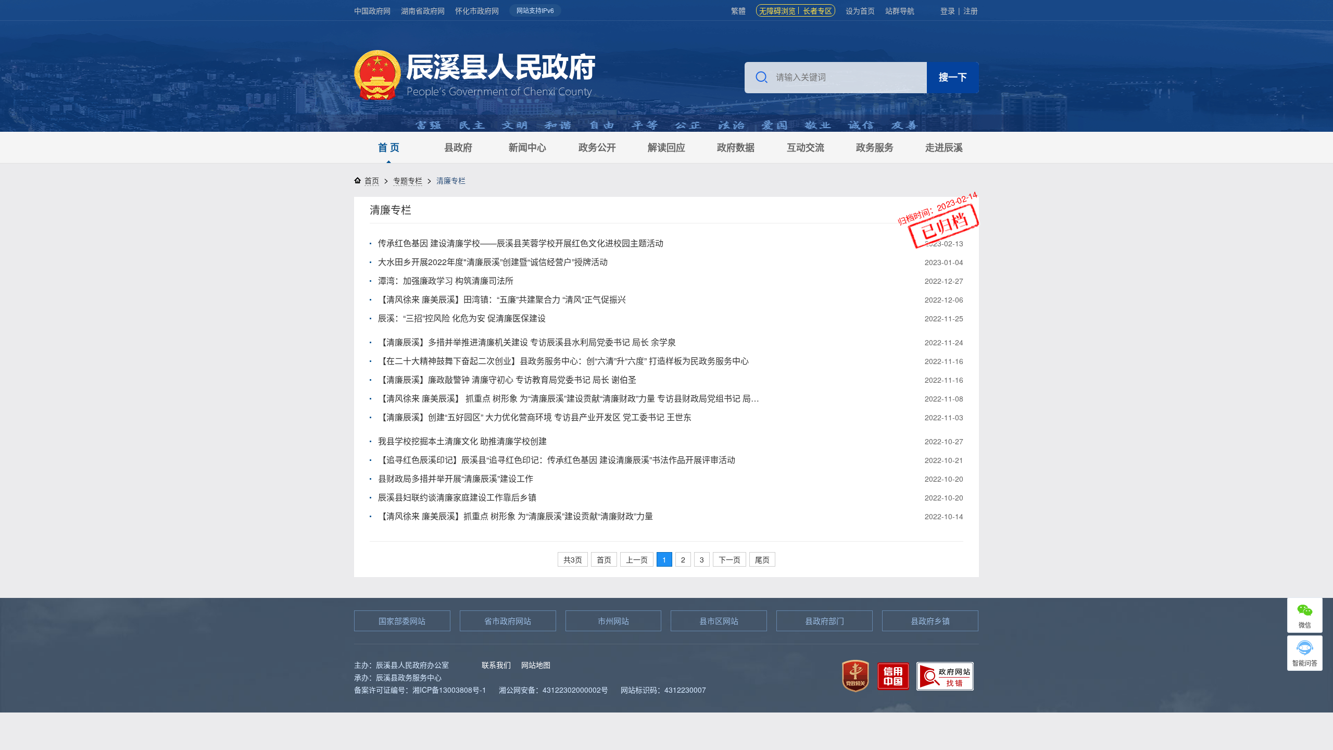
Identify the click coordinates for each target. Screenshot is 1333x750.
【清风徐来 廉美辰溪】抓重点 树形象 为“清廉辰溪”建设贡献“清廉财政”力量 (515, 516)
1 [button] (664, 559)
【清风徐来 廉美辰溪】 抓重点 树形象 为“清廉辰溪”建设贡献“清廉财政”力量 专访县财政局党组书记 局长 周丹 (571, 398)
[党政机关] (855, 675)
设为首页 (860, 10)
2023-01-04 (944, 262)
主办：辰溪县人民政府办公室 (401, 664)
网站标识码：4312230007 (663, 689)
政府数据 (735, 147)
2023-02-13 (944, 243)
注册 (970, 10)
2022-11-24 (944, 342)
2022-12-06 (944, 299)
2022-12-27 (944, 281)
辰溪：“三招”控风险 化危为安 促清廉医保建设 (462, 318)
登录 (947, 10)
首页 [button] (604, 559)
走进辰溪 (944, 147)
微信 (1305, 624)
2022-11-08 (944, 398)
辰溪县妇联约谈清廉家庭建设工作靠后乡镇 (457, 497)
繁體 (738, 10)
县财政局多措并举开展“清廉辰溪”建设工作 (455, 478)
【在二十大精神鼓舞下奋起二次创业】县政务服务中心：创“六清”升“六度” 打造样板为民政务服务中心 (563, 361)
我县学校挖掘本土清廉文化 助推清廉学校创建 (462, 441)
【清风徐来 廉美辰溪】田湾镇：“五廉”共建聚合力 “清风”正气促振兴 (502, 299)
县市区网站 (718, 620)
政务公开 (597, 147)
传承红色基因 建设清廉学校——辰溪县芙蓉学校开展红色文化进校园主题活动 (520, 243)
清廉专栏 (390, 209)
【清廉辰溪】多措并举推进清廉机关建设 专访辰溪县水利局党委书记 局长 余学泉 (527, 342)
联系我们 (496, 664)
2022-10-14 (944, 516)
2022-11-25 (944, 318)
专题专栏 (407, 180)
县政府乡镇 (930, 620)
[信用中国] (893, 675)
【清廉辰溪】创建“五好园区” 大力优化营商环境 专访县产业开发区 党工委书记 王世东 (534, 417)
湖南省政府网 (423, 10)
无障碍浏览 (777, 10)
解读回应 (666, 147)
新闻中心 (527, 147)
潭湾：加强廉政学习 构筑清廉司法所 (445, 280)
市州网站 (613, 620)
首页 (371, 180)
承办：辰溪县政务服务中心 (398, 677)
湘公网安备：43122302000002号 (553, 689)
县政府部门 (824, 620)
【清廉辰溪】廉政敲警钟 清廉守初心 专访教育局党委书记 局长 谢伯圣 (507, 379)
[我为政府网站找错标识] (945, 675)
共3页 (572, 559)
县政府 (458, 147)
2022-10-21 (944, 460)
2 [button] (683, 559)
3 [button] (702, 559)
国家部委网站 (402, 620)
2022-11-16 (944, 361)
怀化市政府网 (477, 10)
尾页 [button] (762, 559)
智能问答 (1304, 662)
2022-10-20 (944, 478)
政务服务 (875, 147)
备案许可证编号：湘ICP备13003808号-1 (420, 689)
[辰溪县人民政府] (474, 76)
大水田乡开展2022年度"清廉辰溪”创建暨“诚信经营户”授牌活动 (493, 262)
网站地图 (535, 664)
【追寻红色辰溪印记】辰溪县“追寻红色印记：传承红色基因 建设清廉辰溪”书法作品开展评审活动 (556, 460)
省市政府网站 (507, 620)
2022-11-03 (944, 417)
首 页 (388, 147)
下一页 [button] (729, 559)
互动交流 (805, 147)
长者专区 (817, 10)
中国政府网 (372, 10)
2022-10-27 (944, 441)
